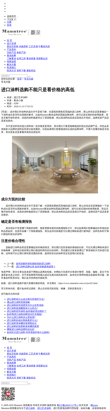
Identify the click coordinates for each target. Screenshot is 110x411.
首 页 (9, 40)
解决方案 (11, 64)
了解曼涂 (11, 58)
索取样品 (31, 70)
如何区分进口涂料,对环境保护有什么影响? (28, 332)
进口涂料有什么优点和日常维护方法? (26, 299)
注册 (9, 22)
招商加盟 (11, 61)
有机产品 (21, 52)
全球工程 (21, 58)
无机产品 (11, 52)
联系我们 (11, 67)
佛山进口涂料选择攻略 (18, 302)
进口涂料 (30, 408)
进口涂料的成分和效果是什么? (22, 320)
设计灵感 (11, 43)
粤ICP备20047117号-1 (67, 405)
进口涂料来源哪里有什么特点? (22, 308)
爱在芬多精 (12, 46)
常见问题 (28, 79)
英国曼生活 (42, 58)
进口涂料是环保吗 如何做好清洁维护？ (26, 311)
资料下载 (21, 70)
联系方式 (11, 70)
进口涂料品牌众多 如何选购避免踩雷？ (36, 266)
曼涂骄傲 (31, 58)
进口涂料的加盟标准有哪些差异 (23, 326)
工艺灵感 (33, 46)
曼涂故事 (11, 55)
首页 (19, 79)
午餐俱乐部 (44, 46)
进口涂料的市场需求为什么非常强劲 (25, 305)
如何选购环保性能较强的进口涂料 (33, 263)
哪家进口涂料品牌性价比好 (20, 329)
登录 (9, 25)
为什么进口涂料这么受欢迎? (21, 317)
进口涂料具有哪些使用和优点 (22, 323)
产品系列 (11, 49)
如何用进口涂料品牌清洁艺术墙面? (24, 314)
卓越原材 (23, 46)
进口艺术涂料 (44, 408)
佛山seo (94, 405)
